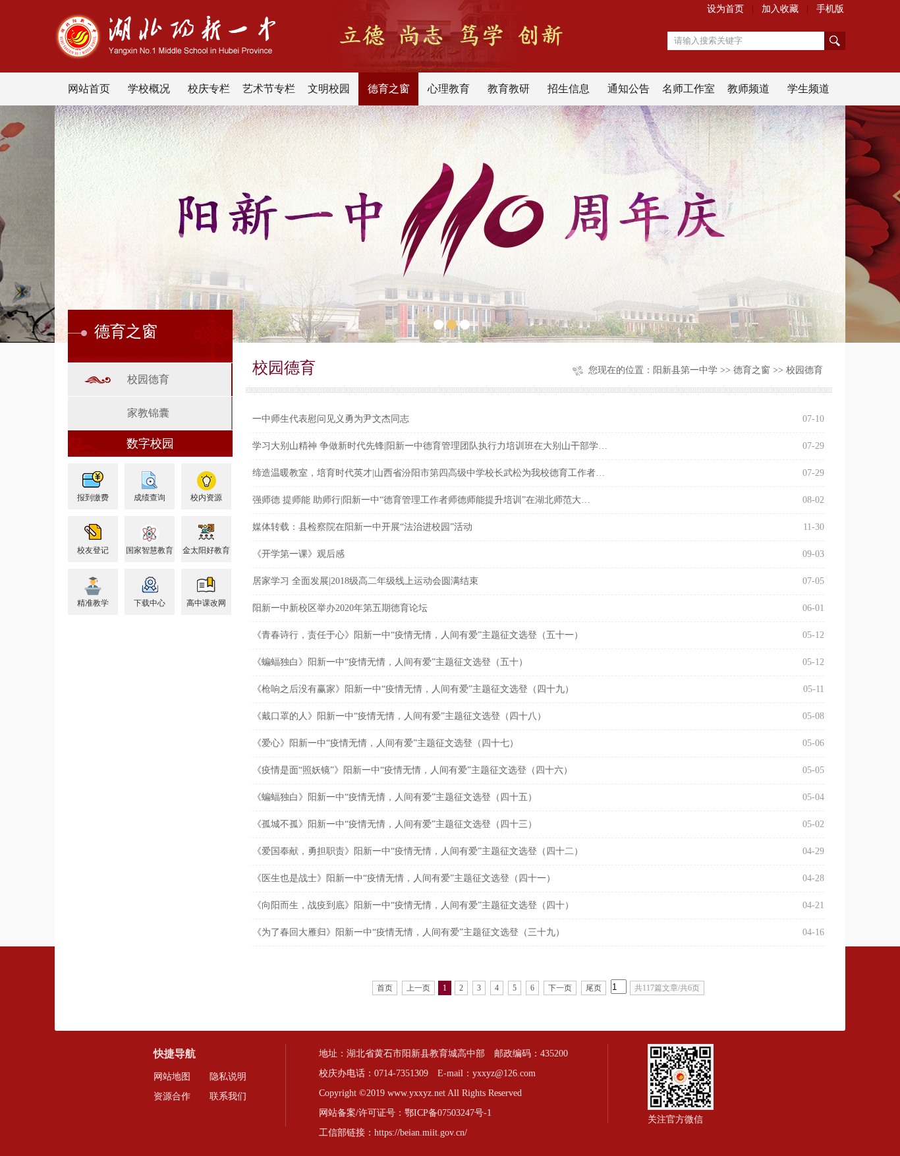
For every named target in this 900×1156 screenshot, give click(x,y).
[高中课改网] (206, 581)
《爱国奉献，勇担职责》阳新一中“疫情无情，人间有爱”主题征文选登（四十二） (417, 851)
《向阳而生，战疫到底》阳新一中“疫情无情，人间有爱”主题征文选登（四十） (413, 905)
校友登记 (93, 550)
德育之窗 (389, 88)
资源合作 (172, 1096)
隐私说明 (228, 1077)
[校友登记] (93, 528)
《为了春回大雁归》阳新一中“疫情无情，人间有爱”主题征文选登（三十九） (408, 932)
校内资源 (206, 497)
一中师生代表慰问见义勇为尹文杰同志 (330, 419)
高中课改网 (206, 603)
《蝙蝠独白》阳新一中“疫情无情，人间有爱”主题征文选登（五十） (390, 662)
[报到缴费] (93, 475)
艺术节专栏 (268, 88)
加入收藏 (780, 9)
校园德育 (148, 379)
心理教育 (449, 88)
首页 (385, 988)
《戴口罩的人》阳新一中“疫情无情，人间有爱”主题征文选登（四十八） (399, 716)
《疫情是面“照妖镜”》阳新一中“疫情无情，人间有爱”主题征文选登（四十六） (412, 770)
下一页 (560, 988)
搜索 (834, 41)
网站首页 (89, 88)
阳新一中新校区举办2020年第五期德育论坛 (340, 608)
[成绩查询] (150, 475)
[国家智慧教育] (150, 528)
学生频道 (808, 88)
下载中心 (149, 603)
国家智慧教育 (149, 550)
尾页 (594, 988)
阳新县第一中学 (685, 370)
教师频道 (748, 88)
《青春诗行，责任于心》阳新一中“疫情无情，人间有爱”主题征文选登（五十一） (417, 635)
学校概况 (149, 88)
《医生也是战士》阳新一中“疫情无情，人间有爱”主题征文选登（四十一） (403, 878)
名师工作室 (688, 88)
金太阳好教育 (206, 550)
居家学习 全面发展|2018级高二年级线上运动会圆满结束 (365, 581)
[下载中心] (150, 581)
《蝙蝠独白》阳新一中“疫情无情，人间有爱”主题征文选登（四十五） (394, 797)
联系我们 (228, 1096)
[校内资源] (206, 475)
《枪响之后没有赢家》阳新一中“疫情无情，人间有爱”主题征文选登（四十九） (413, 689)
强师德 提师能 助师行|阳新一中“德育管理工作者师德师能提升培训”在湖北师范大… (421, 500)
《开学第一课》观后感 (298, 554)
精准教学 (93, 603)
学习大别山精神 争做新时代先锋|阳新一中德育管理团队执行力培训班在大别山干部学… (429, 446)
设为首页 (725, 9)
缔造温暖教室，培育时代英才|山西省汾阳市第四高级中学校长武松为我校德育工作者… (428, 473)
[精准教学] (93, 581)
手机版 (830, 9)
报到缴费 (93, 497)
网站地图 (172, 1077)
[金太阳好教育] (206, 528)
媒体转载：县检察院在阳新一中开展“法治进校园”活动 (362, 527)
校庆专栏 (209, 88)
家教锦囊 (148, 413)
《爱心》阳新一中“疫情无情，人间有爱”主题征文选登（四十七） (385, 743)
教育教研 (509, 88)
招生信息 (569, 88)
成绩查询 (149, 497)
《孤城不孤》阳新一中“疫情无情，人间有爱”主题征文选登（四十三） (394, 824)
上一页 (418, 988)
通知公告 (628, 88)
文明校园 (329, 88)
